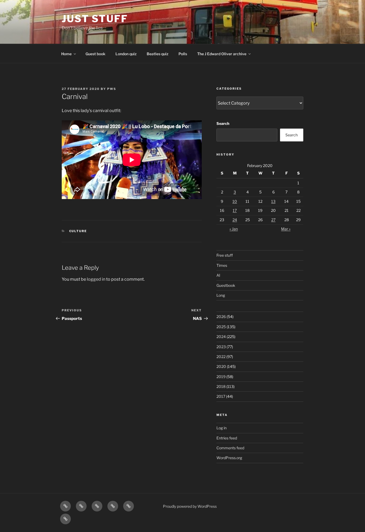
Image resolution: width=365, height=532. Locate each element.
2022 (221, 356)
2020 (221, 366)
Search (222, 123)
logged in (96, 279)
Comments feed (230, 448)
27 (273, 219)
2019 (221, 376)
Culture (78, 231)
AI (218, 275)
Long (220, 295)
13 (273, 201)
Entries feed (226, 438)
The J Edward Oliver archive (221, 53)
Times (221, 265)
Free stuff (224, 255)
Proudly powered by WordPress (190, 506)
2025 (221, 326)
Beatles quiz (157, 53)
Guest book (95, 53)
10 (234, 201)
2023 (221, 346)
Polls (182, 53)
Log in (221, 428)
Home (66, 53)
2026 (221, 316)
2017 (220, 396)
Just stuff (95, 19)
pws (111, 89)
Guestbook (225, 285)
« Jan (234, 229)
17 (235, 210)
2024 (221, 336)
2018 (221, 386)
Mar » (285, 229)
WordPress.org (229, 457)
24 (234, 219)
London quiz (126, 53)
